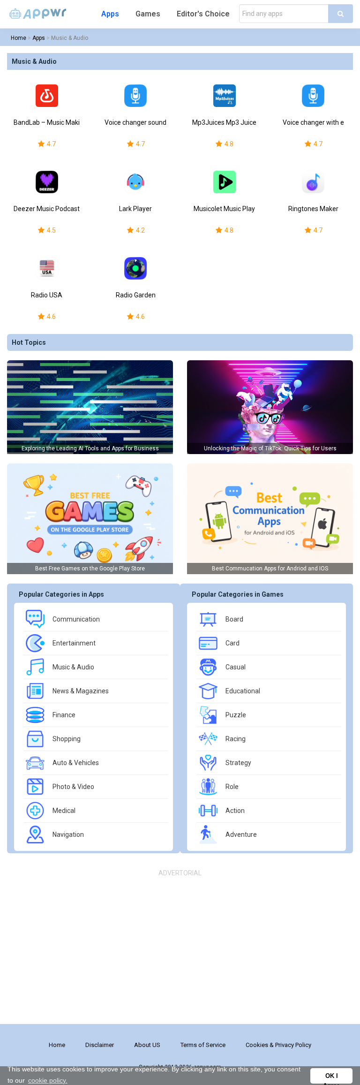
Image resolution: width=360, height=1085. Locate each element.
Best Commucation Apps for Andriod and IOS (270, 568)
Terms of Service (202, 1044)
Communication (76, 619)
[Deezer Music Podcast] (47, 182)
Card (232, 643)
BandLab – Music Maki (47, 122)
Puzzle (235, 715)
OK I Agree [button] (331, 1078)
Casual (235, 667)
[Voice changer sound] (136, 95)
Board (234, 619)
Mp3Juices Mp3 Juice (224, 122)
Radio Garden (136, 295)
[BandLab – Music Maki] (47, 95)
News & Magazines (80, 691)
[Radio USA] (47, 268)
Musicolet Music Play (224, 208)
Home (18, 38)
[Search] (340, 13)
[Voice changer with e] (313, 95)
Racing (235, 739)
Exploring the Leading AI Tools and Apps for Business (90, 448)
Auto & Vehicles (75, 762)
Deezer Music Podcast (47, 208)
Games (147, 13)
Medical (63, 810)
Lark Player (135, 208)
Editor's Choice (203, 13)
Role (232, 786)
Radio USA (46, 295)
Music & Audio (69, 38)
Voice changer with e (313, 122)
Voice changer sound (135, 122)
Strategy (238, 762)
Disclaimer (99, 1044)
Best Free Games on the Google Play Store (90, 568)
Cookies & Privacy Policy (278, 1044)
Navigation (68, 834)
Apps (110, 13)
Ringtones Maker (313, 208)
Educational (242, 691)
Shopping (66, 739)
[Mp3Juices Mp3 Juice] (224, 95)
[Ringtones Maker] (313, 182)
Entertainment (74, 643)
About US (147, 1044)
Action (235, 810)
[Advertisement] (180, 949)
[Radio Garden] (136, 268)
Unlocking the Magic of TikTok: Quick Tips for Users (270, 448)
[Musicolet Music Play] (224, 182)
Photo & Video (73, 786)
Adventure (241, 834)
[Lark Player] (136, 182)
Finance (63, 715)
